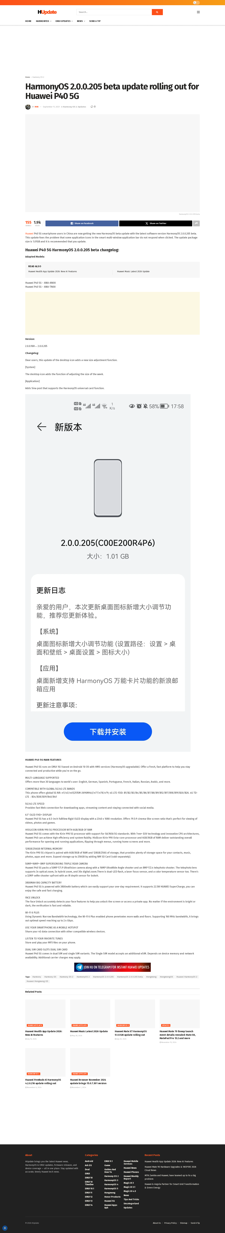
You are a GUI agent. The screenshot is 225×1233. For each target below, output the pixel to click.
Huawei (29, 233)
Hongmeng (151, 977)
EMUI (87, 1173)
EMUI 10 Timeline (89, 1183)
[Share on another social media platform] (196, 223)
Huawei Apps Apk (35, 1025)
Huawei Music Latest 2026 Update (133, 271)
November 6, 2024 (34, 1087)
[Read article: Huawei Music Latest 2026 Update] (90, 1013)
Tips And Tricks (131, 1199)
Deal (87, 1169)
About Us (157, 1223)
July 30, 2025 (121, 1039)
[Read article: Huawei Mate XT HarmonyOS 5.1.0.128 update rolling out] (135, 1013)
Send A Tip (95, 21)
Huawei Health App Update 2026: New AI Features (52, 271)
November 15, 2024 (168, 1042)
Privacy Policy (170, 1223)
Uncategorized (131, 1203)
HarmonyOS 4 (33, 1074)
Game (107, 1165)
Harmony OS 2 (38, 77)
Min (36, 107)
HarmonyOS (42, 21)
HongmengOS (166, 977)
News (80, 21)
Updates (82, 107)
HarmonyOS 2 (83, 977)
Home (28, 21)
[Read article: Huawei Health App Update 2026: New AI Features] (45, 1013)
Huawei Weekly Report (131, 1177)
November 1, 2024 (78, 1087)
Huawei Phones (131, 1172)
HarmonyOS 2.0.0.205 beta (130, 977)
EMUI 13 (88, 1201)
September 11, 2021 (51, 107)
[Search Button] (157, 12)
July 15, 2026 (31, 1039)
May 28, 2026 (76, 1036)
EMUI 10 (89, 1177)
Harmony (37, 977)
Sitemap (183, 1223)
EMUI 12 (88, 1197)
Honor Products (112, 1197)
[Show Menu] (198, 12)
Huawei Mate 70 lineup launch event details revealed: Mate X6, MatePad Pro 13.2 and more (178, 1035)
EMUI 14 (89, 1205)
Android (89, 1161)
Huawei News (130, 1168)
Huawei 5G (109, 1201)
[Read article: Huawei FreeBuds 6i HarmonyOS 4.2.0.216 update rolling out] (45, 1062)
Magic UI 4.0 (130, 1191)
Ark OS (88, 1165)
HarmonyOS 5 (123, 1025)
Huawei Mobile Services (131, 1162)
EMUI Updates (63, 21)
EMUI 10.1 (89, 1188)
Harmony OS (50, 977)
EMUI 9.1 (108, 1161)
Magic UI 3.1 (129, 1187)
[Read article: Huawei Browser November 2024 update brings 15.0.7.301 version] (90, 1062)
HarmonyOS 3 (111, 1180)
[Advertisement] (112, 51)
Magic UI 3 (129, 1183)
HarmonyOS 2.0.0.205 (103, 977)
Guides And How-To (110, 1170)
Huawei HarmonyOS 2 (187, 977)
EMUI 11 (88, 1192)
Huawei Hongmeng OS (37, 981)
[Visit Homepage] (46, 12)
